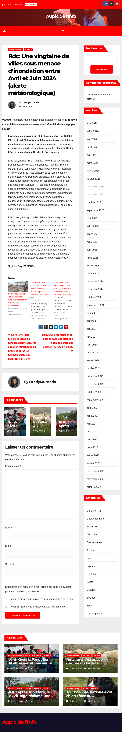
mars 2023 (92, 447)
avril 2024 (92, 344)
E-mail (9, 546)
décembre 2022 (95, 471)
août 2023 (92, 408)
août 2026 (92, 123)
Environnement (15, 49)
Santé (90, 582)
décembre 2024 (95, 281)
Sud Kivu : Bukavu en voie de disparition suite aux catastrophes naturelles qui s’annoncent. (17, 300)
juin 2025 (92, 234)
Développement (95, 518)
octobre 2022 (94, 487)
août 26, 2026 (76, 668)
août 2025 (92, 218)
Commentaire (13, 466)
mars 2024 (92, 352)
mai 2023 (92, 431)
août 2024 (92, 313)
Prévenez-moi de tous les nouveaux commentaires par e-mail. (41, 599)
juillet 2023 (93, 416)
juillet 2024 (93, 321)
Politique (91, 566)
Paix (89, 558)
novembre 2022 (95, 479)
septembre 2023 (95, 400)
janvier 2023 (93, 463)
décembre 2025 (95, 186)
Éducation (92, 534)
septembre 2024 (95, 305)
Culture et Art (94, 511)
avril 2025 (92, 250)
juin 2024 (92, 329)
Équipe (13, 431)
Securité (91, 590)
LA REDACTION (93, 668)
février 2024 (93, 360)
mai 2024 (92, 337)
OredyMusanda (31, 102)
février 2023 (93, 455)
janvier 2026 (93, 178)
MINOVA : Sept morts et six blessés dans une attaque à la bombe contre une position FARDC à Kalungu (57, 340)
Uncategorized (95, 613)
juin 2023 (92, 423)
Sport (90, 605)
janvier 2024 (93, 368)
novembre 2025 (95, 194)
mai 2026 (92, 147)
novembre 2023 (95, 384)
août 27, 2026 (17, 668)
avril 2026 (92, 155)
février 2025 (93, 265)
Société (28, 49)
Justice (90, 550)
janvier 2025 (93, 273)
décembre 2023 (95, 376)
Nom (8, 527)
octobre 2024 (94, 297)
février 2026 (93, 171)
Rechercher (94, 48)
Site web (9, 564)
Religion (91, 574)
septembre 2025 (95, 210)
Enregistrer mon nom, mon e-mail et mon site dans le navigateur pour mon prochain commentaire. (38, 589)
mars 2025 (92, 257)
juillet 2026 (93, 131)
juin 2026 (92, 139)
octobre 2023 (94, 392)
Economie (92, 526)
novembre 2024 (95, 289)
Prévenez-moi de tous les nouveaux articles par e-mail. (38, 606)
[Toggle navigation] (63, 31)
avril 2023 (92, 439)
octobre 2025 (94, 202)
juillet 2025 (93, 226)
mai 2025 (92, 242)
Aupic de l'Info (61, 16)
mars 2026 (92, 163)
